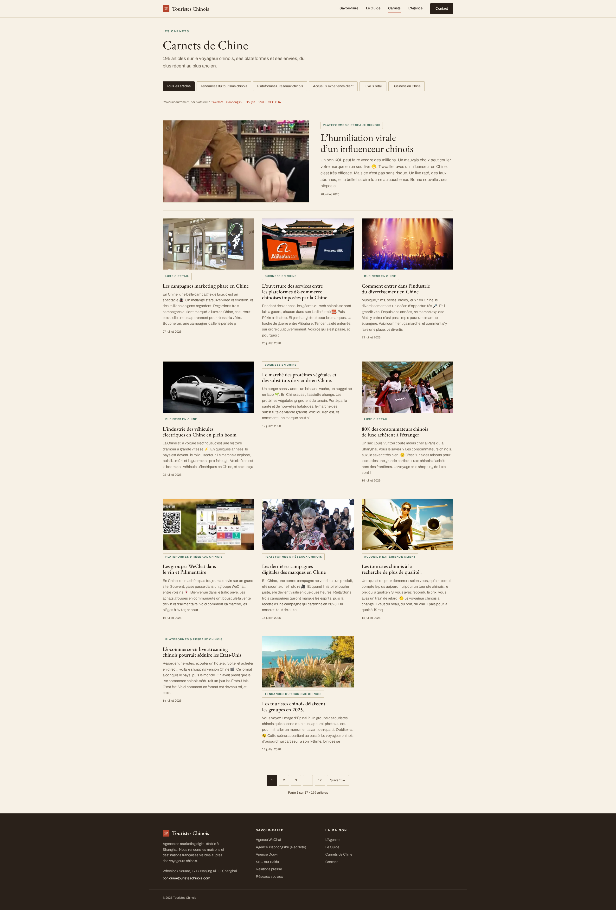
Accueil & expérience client (333, 86)
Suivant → (338, 780)
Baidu (261, 102)
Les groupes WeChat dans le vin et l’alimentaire (189, 569)
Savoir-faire (349, 8)
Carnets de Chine (338, 854)
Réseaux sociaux (269, 876)
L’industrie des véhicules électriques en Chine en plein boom (200, 431)
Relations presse (269, 869)
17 (320, 780)
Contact (442, 8)
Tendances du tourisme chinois (224, 86)
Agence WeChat (268, 840)
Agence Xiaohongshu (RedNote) (281, 847)
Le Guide (373, 8)
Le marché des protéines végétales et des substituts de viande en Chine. (299, 377)
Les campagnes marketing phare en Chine (206, 285)
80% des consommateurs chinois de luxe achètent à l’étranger (395, 431)
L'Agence (415, 8)
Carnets (394, 8)
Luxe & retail (373, 86)
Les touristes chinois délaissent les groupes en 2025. (293, 706)
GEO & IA (274, 102)
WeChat (218, 102)
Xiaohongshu (235, 102)
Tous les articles (179, 86)
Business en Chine (406, 86)
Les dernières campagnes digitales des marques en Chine (294, 569)
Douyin (251, 102)
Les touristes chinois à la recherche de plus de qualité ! (392, 569)
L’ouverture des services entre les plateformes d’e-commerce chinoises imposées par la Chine (294, 291)
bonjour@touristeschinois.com (186, 878)
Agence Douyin (267, 854)
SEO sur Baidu (267, 862)
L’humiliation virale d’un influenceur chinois (367, 143)
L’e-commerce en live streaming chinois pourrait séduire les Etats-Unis (202, 652)
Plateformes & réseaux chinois (280, 86)
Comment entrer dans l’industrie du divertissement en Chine (396, 288)
